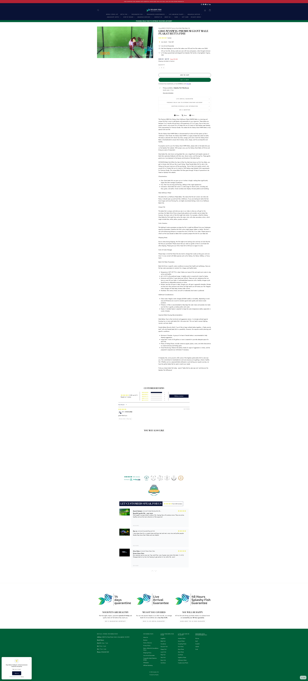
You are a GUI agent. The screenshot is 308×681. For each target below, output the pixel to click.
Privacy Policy (146, 645)
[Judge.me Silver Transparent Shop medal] (160, 478)
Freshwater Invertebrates (156, 14)
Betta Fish (124, 14)
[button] (162, 38)
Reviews (145, 640)
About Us (168, 17)
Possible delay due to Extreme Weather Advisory (185, 102)
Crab (196, 649)
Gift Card (185, 17)
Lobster (197, 646)
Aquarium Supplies (194, 14)
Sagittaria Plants (182, 657)
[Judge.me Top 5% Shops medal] (173, 478)
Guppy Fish (163, 649)
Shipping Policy (147, 653)
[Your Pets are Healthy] (115, 599)
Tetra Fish (163, 657)
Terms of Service (147, 643)
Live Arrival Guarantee (184, 99)
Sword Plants (181, 641)
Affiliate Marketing (148, 665)
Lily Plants (180, 655)
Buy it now (185, 80)
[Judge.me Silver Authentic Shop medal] (153, 478)
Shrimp (197, 638)
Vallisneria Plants (182, 660)
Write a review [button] (178, 396)
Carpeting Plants (182, 644)
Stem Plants (181, 652)
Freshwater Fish (137, 14)
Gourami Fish (164, 646)
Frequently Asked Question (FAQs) (150, 659)
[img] (122, 409)
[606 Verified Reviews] (154, 496)
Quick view (110, 454)
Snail (196, 641)
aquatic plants (189, 344)
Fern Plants (180, 646)
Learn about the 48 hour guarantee (192, 621)
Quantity (161, 65)
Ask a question (184, 110)
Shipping (160, 61)
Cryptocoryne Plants (183, 663)
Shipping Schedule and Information (185, 106)
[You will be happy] (192, 599)
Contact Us (158, 17)
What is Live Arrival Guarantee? (154, 621)
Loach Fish (163, 652)
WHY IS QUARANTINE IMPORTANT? (115, 621)
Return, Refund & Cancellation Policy (150, 649)
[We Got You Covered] (154, 599)
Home (159, 28)
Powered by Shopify (154, 674)
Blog (176, 17)
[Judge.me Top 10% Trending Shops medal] (180, 478)
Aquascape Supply (113, 17)
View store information (168, 93)
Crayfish (197, 644)
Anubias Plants (181, 638)
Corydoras (163, 644)
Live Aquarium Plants (176, 14)
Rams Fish (163, 660)
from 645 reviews (177, 504)
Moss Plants (181, 649)
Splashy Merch (196, 17)
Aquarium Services (144, 17)
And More (163, 663)
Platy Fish (163, 655)
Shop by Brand (128, 17)
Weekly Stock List (112, 14)
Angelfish (163, 638)
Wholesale (146, 662)
